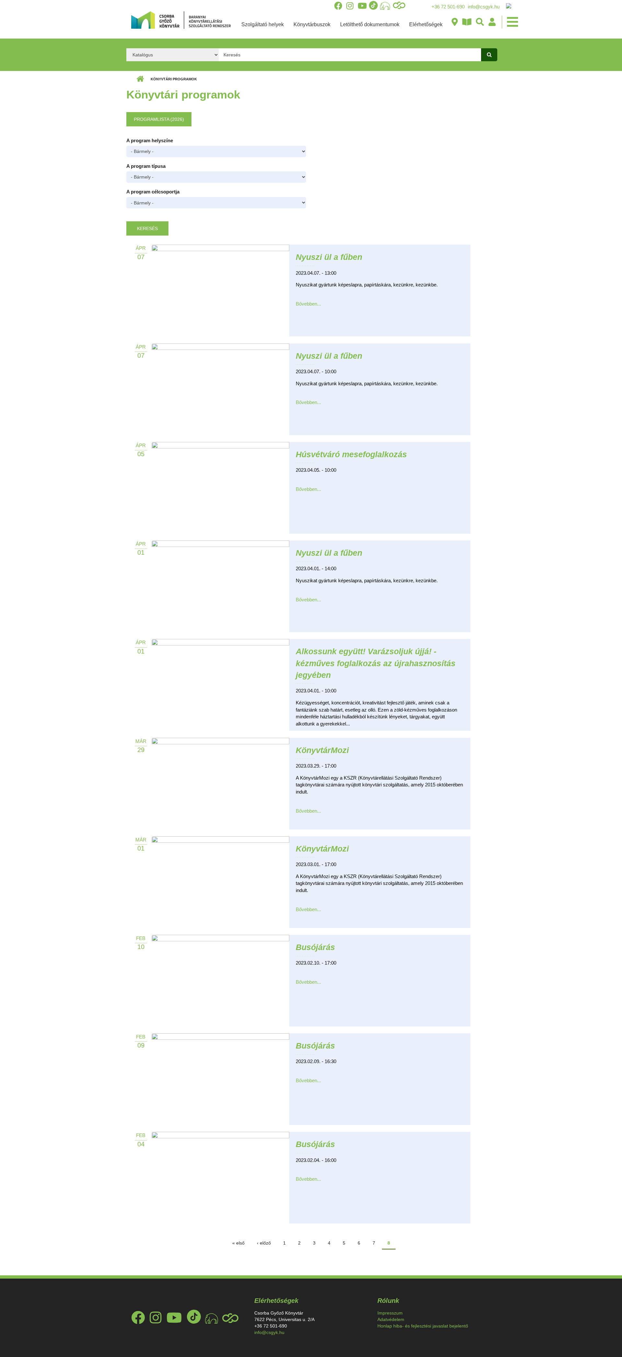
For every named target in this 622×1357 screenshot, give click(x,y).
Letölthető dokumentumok (369, 24)
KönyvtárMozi (322, 750)
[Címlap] (181, 19)
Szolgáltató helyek (262, 24)
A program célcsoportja (152, 191)
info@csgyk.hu (484, 6)
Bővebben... (308, 304)
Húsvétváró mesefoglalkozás (351, 454)
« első (238, 1243)
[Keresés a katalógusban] (479, 22)
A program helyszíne (149, 140)
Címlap (140, 79)
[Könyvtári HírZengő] (466, 22)
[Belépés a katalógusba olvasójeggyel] (492, 22)
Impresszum (390, 1313)
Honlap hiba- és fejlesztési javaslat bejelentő (422, 1325)
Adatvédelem (390, 1319)
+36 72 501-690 (448, 6)
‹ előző (264, 1243)
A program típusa (146, 166)
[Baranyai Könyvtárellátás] (454, 22)
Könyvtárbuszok (312, 24)
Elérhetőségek (426, 24)
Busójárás (315, 947)
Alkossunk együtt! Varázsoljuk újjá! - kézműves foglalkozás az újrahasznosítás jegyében (375, 663)
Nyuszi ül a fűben (329, 256)
